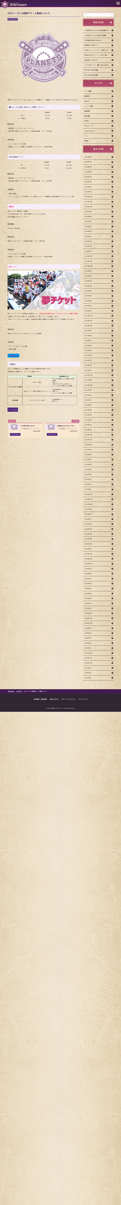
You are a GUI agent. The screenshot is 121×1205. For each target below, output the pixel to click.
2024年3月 (88, 301)
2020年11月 (88, 499)
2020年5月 (88, 529)
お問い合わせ (54, 699)
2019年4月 (87, 593)
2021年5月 (87, 469)
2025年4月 (88, 236)
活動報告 (87, 111)
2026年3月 (88, 182)
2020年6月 (88, 524)
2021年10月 (88, 445)
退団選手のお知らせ (90, 45)
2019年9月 (87, 569)
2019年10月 (88, 564)
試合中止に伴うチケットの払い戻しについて (99, 55)
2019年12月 (88, 554)
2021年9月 (87, 450)
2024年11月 (88, 261)
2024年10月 (88, 266)
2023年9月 (88, 330)
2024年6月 (88, 286)
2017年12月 (88, 653)
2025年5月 (88, 231)
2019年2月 (87, 603)
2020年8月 (88, 514)
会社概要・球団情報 (40, 699)
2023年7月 (87, 340)
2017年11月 (88, 658)
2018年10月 (88, 623)
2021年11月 (88, 440)
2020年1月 (88, 549)
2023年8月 (88, 336)
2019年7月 (87, 579)
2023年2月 (88, 365)
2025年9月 (88, 212)
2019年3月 (87, 598)
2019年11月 (88, 559)
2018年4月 (87, 638)
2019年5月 (87, 588)
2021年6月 (87, 464)
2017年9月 (87, 668)
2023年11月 (88, 321)
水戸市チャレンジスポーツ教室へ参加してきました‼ (99, 50)
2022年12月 (88, 375)
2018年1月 (87, 648)
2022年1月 (87, 430)
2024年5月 (88, 291)
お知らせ (87, 101)
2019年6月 (87, 583)
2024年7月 (87, 281)
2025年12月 (88, 197)
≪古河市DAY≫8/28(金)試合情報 (95, 35)
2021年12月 (88, 435)
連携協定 (87, 96)
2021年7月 (87, 459)
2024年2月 (88, 306)
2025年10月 (88, 206)
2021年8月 (87, 454)
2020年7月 (88, 519)
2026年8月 (88, 157)
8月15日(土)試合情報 (91, 70)
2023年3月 (88, 360)
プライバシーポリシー (68, 699)
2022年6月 (88, 405)
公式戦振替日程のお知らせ (93, 40)
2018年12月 (88, 613)
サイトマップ (83, 699)
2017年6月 (87, 678)
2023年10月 (88, 326)
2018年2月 (87, 643)
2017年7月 (87, 673)
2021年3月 (87, 479)
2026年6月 (88, 167)
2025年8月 (88, 216)
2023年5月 (88, 350)
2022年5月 (88, 410)
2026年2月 (88, 187)
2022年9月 (88, 390)
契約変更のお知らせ (90, 60)
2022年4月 (88, 415)
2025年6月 (88, 226)
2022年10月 (88, 385)
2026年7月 (87, 162)
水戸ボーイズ (88, 126)
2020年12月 (88, 494)
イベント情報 (88, 106)
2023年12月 (88, 316)
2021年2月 (87, 484)
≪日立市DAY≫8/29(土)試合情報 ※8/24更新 (99, 30)
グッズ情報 (87, 91)
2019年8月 (87, 574)
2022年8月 (88, 395)
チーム (86, 136)
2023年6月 (88, 345)
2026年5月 (88, 172)
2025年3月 (88, 241)
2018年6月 (87, 628)
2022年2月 (88, 425)
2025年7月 (87, 221)
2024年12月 (88, 256)
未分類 (86, 121)
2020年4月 (88, 534)
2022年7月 (87, 400)
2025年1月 (87, 251)
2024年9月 (88, 271)
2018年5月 (87, 633)
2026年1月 (87, 192)
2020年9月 (88, 509)
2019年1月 (87, 608)
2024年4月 (88, 296)
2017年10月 (88, 663)
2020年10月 (88, 504)
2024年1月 (87, 311)
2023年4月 (88, 355)
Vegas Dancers (89, 131)
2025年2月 (88, 246)
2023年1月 (87, 370)
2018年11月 (88, 618)
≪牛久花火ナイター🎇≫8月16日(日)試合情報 (99, 65)
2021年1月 (87, 489)
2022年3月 (88, 420)
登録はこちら (13, 355)
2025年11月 (88, 202)
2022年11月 (88, 380)
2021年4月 (87, 474)
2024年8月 (88, 276)
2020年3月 (88, 539)
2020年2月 (88, 544)
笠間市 (86, 141)
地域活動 (87, 116)
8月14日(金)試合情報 (91, 75)
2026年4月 (88, 177)
